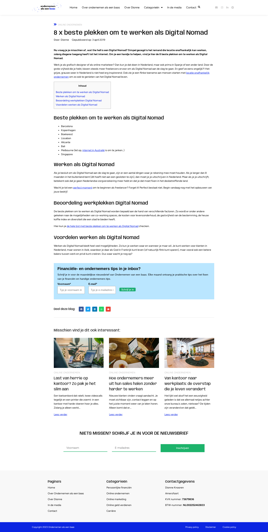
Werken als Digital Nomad (70, 96)
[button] (81, 309)
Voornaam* (64, 284)
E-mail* (92, 284)
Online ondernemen (70, 24)
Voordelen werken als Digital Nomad (76, 104)
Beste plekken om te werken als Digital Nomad (82, 92)
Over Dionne (131, 7)
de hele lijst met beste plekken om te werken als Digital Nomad (102, 226)
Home (73, 7)
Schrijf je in (127, 289)
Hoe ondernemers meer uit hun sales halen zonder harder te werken (133, 383)
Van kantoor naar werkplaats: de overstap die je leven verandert (187, 383)
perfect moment (82, 187)
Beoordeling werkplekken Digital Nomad (79, 100)
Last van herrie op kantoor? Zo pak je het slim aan (75, 383)
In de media (174, 7)
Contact (191, 7)
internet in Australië (93, 150)
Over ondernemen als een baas (101, 7)
